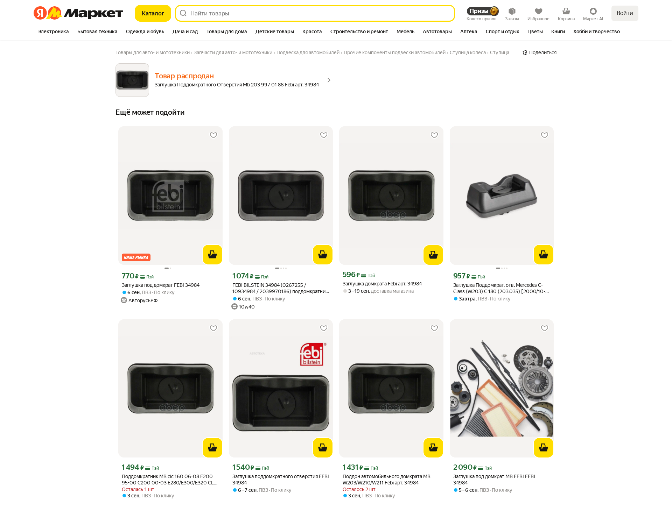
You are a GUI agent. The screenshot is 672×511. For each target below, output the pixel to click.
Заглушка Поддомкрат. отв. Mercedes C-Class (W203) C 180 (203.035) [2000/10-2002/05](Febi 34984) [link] (499, 288)
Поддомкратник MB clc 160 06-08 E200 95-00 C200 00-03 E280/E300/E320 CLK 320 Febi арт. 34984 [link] (169, 480)
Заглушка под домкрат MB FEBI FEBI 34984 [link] (494, 479)
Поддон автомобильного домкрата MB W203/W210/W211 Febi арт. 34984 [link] (386, 479)
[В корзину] (212, 254)
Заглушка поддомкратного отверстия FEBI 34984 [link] (280, 479)
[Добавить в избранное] (213, 135)
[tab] (53, 32)
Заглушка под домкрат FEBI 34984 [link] (161, 285)
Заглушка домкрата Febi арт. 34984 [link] (382, 283)
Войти (625, 13)
